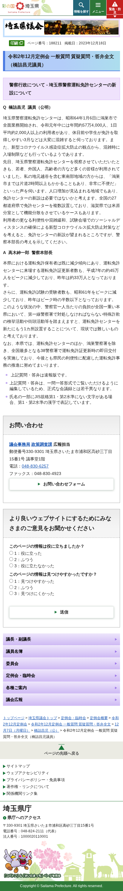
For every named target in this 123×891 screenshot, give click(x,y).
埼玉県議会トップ (42, 718)
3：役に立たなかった (34, 565)
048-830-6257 (35, 466)
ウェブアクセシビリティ (28, 773)
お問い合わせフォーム (64, 484)
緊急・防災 (115, 10)
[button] (81, 7)
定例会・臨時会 (73, 718)
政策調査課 (41, 444)
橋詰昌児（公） (46, 730)
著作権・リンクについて (28, 786)
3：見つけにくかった (34, 593)
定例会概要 (99, 718)
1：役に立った (28, 553)
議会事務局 (19, 444)
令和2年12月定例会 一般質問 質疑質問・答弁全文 (71, 724)
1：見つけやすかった (34, 581)
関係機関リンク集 (22, 793)
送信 (64, 612)
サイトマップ (18, 766)
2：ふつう (23, 559)
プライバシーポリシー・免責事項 (36, 780)
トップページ (13, 718)
